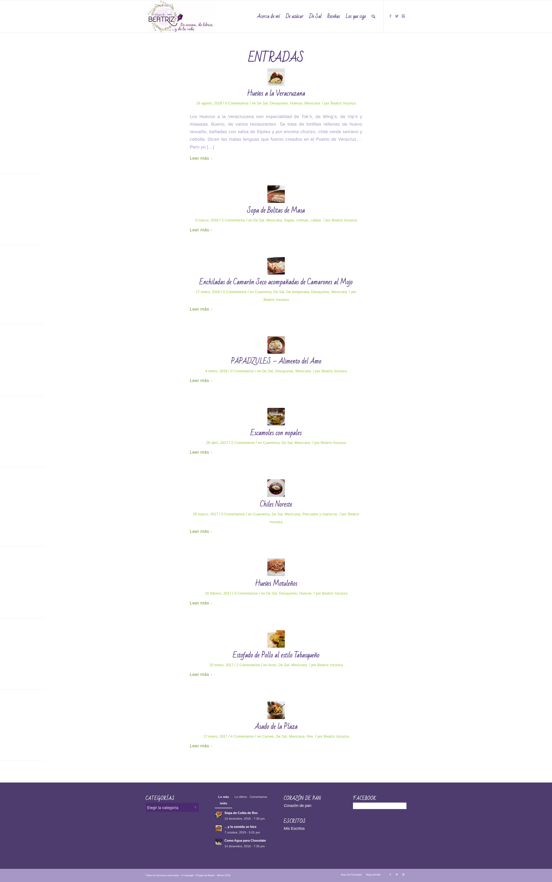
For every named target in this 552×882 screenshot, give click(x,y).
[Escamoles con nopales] (276, 416)
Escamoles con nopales (276, 432)
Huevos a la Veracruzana (276, 93)
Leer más (199, 158)
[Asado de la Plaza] (276, 710)
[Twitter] (397, 16)
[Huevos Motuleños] (276, 567)
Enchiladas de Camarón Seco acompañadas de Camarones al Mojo (276, 282)
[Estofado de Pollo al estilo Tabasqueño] (276, 639)
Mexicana (312, 103)
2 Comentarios (233, 220)
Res (310, 736)
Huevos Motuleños (276, 583)
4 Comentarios (242, 736)
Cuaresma (263, 292)
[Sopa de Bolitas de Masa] (276, 194)
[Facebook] (390, 16)
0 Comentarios (237, 103)
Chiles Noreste (276, 504)
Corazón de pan (297, 805)
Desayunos (279, 103)
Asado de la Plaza (276, 726)
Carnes (268, 736)
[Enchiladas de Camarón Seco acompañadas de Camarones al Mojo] (276, 266)
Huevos (296, 103)
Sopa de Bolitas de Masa (276, 210)
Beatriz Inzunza (343, 103)
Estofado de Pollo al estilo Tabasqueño (276, 655)
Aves (272, 665)
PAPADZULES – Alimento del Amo (276, 361)
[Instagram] (403, 16)
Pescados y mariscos (319, 514)
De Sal (262, 103)
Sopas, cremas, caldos (302, 220)
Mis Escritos (294, 828)
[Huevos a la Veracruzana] (276, 77)
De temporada (297, 292)
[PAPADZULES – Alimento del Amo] (276, 345)
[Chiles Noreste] (276, 488)
